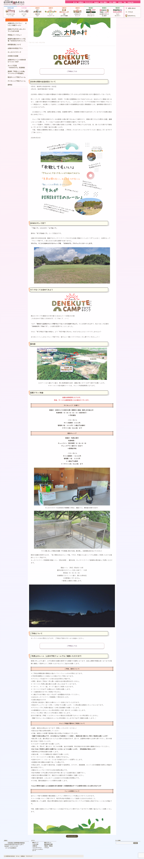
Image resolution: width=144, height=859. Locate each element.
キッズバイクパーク (14, 52)
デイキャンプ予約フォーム (17, 81)
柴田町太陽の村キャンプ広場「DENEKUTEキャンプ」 (17, 40)
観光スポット (47, 842)
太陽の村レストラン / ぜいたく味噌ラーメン (17, 24)
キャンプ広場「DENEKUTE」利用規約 (16, 66)
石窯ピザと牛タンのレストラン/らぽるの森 (17, 30)
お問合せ (80, 2)
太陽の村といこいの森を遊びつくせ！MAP (17, 61)
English (96, 2)
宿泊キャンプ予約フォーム (17, 77)
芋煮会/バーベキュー (15, 35)
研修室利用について (14, 44)
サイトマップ (88, 2)
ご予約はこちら (72, 71)
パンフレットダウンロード (37, 849)
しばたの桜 (35, 844)
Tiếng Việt (130, 2)
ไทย (125, 2)
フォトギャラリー (37, 847)
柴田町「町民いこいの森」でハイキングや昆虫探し (17, 72)
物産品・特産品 (48, 846)
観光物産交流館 (48, 844)
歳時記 (10, 85)
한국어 (120, 2)
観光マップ (35, 842)
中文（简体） (104, 2)
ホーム (75, 2)
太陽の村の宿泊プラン (15, 48)
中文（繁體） (113, 2)
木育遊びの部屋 (13, 56)
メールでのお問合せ (11, 848)
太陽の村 (34, 846)
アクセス (46, 847)
